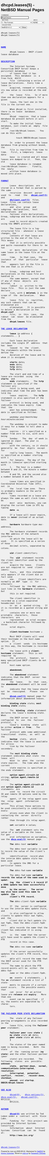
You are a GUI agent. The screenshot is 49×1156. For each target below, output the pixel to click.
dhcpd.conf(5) (29, 1097)
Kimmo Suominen (7, 1153)
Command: (5, 15)
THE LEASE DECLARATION (14, 329)
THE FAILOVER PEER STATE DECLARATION (23, 1013)
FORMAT (5, 181)
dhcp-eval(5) (8, 1097)
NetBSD (40, 1151)
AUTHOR (5, 1109)
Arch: (36, 20)
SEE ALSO (6, 1090)
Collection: (6, 25)
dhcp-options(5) (34, 1094)
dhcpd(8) (15, 1094)
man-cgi (25, 1153)
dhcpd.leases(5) (10, 1147)
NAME (3, 47)
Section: (6, 20)
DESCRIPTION (8, 61)
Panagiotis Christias (38, 1153)
